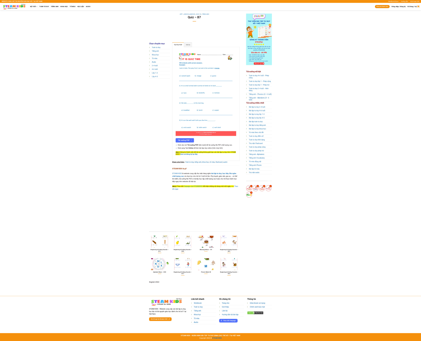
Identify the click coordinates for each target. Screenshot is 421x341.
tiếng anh (197, 162)
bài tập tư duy (216, 173)
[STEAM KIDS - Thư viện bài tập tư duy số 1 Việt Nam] (14, 6)
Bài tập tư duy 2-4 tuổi (257, 107)
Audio (154, 62)
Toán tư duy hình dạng (257, 140)
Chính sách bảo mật (257, 307)
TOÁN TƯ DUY (44, 6)
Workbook (198, 303)
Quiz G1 (198, 14)
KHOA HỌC (64, 6)
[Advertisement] (194, 33)
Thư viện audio (254, 172)
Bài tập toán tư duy (256, 122)
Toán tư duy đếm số (256, 136)
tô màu (212, 162)
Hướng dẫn (404, 1)
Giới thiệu (225, 307)
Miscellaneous (189, 14)
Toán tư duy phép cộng (257, 147)
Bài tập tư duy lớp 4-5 (257, 118)
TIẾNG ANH (54, 6)
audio (225, 162)
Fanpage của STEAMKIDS (193, 186)
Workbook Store (393, 1)
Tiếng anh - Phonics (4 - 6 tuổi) (260, 94)
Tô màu (154, 58)
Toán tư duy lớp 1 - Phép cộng (260, 81)
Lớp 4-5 (155, 77)
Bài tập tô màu (254, 169)
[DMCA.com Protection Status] (255, 313)
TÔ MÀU (72, 6)
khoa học (205, 162)
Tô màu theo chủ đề (256, 132)
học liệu (225, 173)
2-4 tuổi (155, 66)
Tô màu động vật (255, 162)
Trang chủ (225, 303)
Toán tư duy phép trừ (256, 151)
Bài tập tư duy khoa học (257, 129)
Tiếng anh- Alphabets (256, 154)
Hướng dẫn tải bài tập (230, 315)
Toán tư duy (156, 47)
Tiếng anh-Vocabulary (257, 158)
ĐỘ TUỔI (33, 6)
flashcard (218, 162)
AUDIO (88, 6)
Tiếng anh (205, 14)
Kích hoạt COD (414, 1)
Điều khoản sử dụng (257, 303)
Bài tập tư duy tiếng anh (257, 125)
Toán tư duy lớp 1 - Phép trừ (259, 85)
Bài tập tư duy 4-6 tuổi (257, 111)
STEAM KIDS (177, 173)
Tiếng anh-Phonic (255, 165)
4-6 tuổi (155, 69)
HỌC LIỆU (80, 6)
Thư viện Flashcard (256, 143)
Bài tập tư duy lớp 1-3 (257, 114)
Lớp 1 (181, 14)
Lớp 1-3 (155, 73)
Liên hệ (224, 311)
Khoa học (155, 55)
